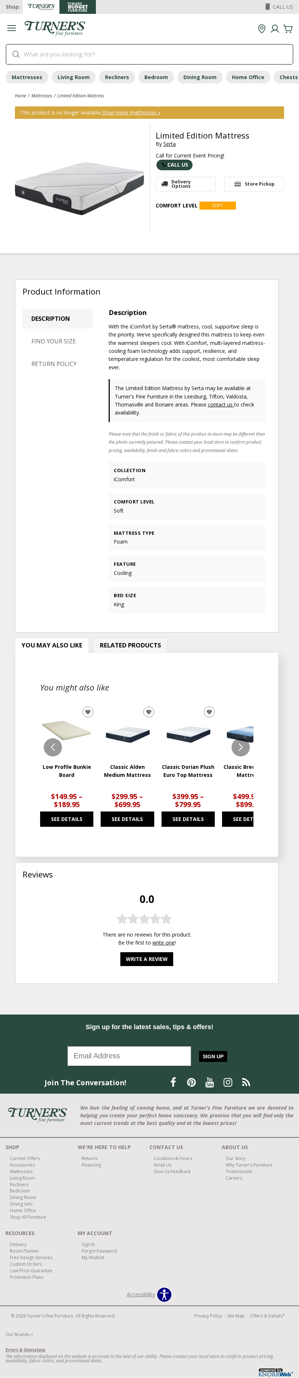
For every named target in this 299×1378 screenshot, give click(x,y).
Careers (234, 1178)
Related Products (130, 645)
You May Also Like (52, 645)
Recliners (117, 77)
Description (50, 319)
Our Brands (19, 1334)
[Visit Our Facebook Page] (173, 1082)
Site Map (236, 1316)
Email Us (162, 1165)
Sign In (88, 1244)
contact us (221, 404)
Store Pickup (260, 184)
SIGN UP (213, 1056)
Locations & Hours (173, 1158)
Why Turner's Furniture (249, 1165)
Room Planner (24, 1251)
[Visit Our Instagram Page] (228, 1082)
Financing (91, 1165)
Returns (89, 1158)
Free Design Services (31, 1257)
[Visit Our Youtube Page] (210, 1082)
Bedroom (156, 77)
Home (20, 95)
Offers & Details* (267, 1316)
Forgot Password (99, 1251)
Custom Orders (26, 1264)
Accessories (22, 1165)
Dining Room (200, 77)
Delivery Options (181, 184)
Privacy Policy (208, 1316)
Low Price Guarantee (31, 1271)
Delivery (18, 1244)
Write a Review (147, 958)
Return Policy (54, 364)
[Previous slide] (53, 747)
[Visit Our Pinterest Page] (192, 1082)
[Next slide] (241, 747)
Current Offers (25, 1158)
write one (163, 942)
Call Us (177, 164)
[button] (12, 29)
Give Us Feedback (172, 1171)
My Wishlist (93, 1257)
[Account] (275, 29)
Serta (169, 144)
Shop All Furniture (28, 1217)
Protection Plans (26, 1277)
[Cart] (288, 29)
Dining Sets (21, 1204)
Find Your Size (53, 341)
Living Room (74, 77)
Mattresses (27, 77)
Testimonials (239, 1171)
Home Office (248, 77)
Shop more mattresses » (131, 112)
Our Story (235, 1158)
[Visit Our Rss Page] (246, 1082)
